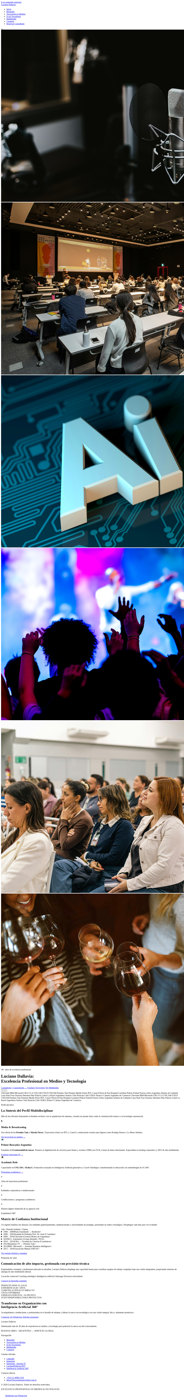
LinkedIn (10, 1359)
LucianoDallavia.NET (15, 1366)
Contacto (10, 21)
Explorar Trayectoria (36, 1088)
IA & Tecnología (13, 16)
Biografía (10, 11)
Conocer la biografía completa (14, 1281)
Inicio (8, 9)
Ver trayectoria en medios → (13, 1137)
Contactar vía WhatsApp (11, 1317)
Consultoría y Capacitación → (14, 1088)
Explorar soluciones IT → (12, 1154)
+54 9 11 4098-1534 (15, 1377)
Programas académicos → (12, 1172)
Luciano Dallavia (8, 4)
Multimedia (11, 19)
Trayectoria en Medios (15, 14)
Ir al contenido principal (11, 2)
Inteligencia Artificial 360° (17, 1368)
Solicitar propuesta (30, 1317)
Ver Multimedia (52, 1088)
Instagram (10, 1361)
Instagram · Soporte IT (16, 1363)
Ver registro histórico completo (14, 1253)
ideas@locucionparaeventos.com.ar (21, 1380)
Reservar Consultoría (15, 24)
